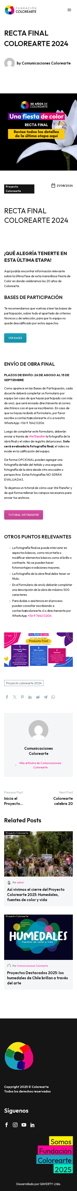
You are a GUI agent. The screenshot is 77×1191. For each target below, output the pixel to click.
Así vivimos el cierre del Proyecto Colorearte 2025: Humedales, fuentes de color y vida (36, 894)
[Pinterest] (22, 697)
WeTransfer (37, 436)
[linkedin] (32, 1125)
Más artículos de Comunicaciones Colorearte (40, 765)
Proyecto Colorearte (13, 189)
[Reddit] (38, 697)
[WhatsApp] (53, 697)
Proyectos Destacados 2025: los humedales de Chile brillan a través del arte (37, 977)
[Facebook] (7, 697)
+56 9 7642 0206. (40, 616)
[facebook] (6, 1125)
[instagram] (15, 1125)
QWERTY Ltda (50, 1184)
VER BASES (15, 338)
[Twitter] (15, 697)
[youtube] (24, 1125)
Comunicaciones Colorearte (32, 965)
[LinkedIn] (30, 697)
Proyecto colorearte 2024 (24, 683)
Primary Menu (69, 10)
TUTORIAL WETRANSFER (23, 515)
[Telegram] (45, 697)
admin (20, 882)
